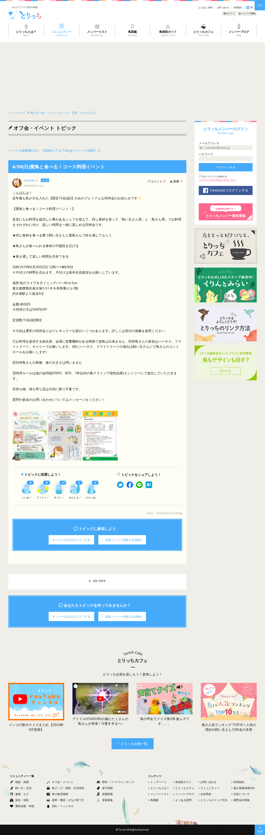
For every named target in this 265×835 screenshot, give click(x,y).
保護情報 (107, 794)
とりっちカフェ (184, 788)
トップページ (158, 782)
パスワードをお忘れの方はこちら (217, 180)
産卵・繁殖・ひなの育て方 (68, 800)
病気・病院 (22, 800)
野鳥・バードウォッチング (118, 782)
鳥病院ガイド (183, 782)
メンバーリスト (159, 794)
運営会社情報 (242, 800)
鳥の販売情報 (60, 794)
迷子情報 (107, 788)
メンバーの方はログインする (71, 540)
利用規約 (238, 7)
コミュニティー (209, 788)
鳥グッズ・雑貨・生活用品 (68, 788)
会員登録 (205, 794)
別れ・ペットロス (62, 806)
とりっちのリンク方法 (213, 800)
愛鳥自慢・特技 (24, 806)
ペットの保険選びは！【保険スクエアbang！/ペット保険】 (52, 150)
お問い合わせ (223, 7)
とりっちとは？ (159, 788)
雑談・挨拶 (22, 782)
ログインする (226, 167)
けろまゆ (29, 180)
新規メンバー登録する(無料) (123, 540)
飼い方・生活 (23, 788)
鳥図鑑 (154, 800)
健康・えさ (22, 794)
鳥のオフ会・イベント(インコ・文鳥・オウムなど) (63, 113)
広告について (242, 794)
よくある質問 (183, 800)
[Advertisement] (132, 73)
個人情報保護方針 (244, 788)
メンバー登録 (248, 13)
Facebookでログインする (229, 190)
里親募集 (107, 800)
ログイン (230, 13)
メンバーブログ (184, 794)
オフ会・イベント (62, 782)
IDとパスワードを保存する (214, 176)
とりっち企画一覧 (134, 743)
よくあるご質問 (205, 7)
